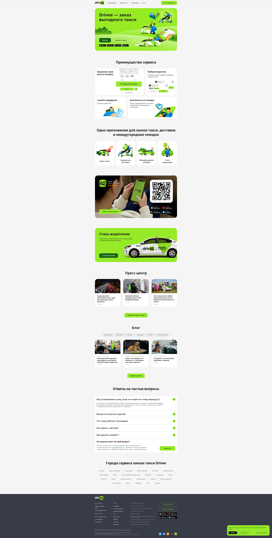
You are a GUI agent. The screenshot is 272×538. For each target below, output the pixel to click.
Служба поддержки (118, 511)
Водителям (123, 3)
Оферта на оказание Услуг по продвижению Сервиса (141, 508)
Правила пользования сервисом (137, 506)
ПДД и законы (108, 335)
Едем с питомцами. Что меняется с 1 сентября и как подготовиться (134, 360)
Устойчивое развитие (118, 508)
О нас (143, 3)
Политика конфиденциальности (136, 503)
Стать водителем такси (101, 516)
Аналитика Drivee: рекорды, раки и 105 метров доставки (133, 298)
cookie (237, 527)
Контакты (115, 522)
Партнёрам (135, 3)
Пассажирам (112, 3)
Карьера (115, 519)
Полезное (129, 335)
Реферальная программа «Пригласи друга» (139, 522)
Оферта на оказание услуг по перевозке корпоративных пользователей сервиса (142, 517)
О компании (116, 506)
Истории (150, 335)
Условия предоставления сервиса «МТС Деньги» (140, 524)
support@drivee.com (118, 447)
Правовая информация (135, 513)
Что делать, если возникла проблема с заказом (164, 359)
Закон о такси (98, 522)
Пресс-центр (116, 516)
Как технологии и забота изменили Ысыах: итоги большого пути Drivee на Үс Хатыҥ (164, 299)
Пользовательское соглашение (136, 511)
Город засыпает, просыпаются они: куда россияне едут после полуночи (106, 299)
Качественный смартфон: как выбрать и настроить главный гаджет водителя (107, 360)
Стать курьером (99, 519)
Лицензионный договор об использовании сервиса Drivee (142, 519)
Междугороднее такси (100, 510)
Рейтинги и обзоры (162, 335)
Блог (114, 514)
